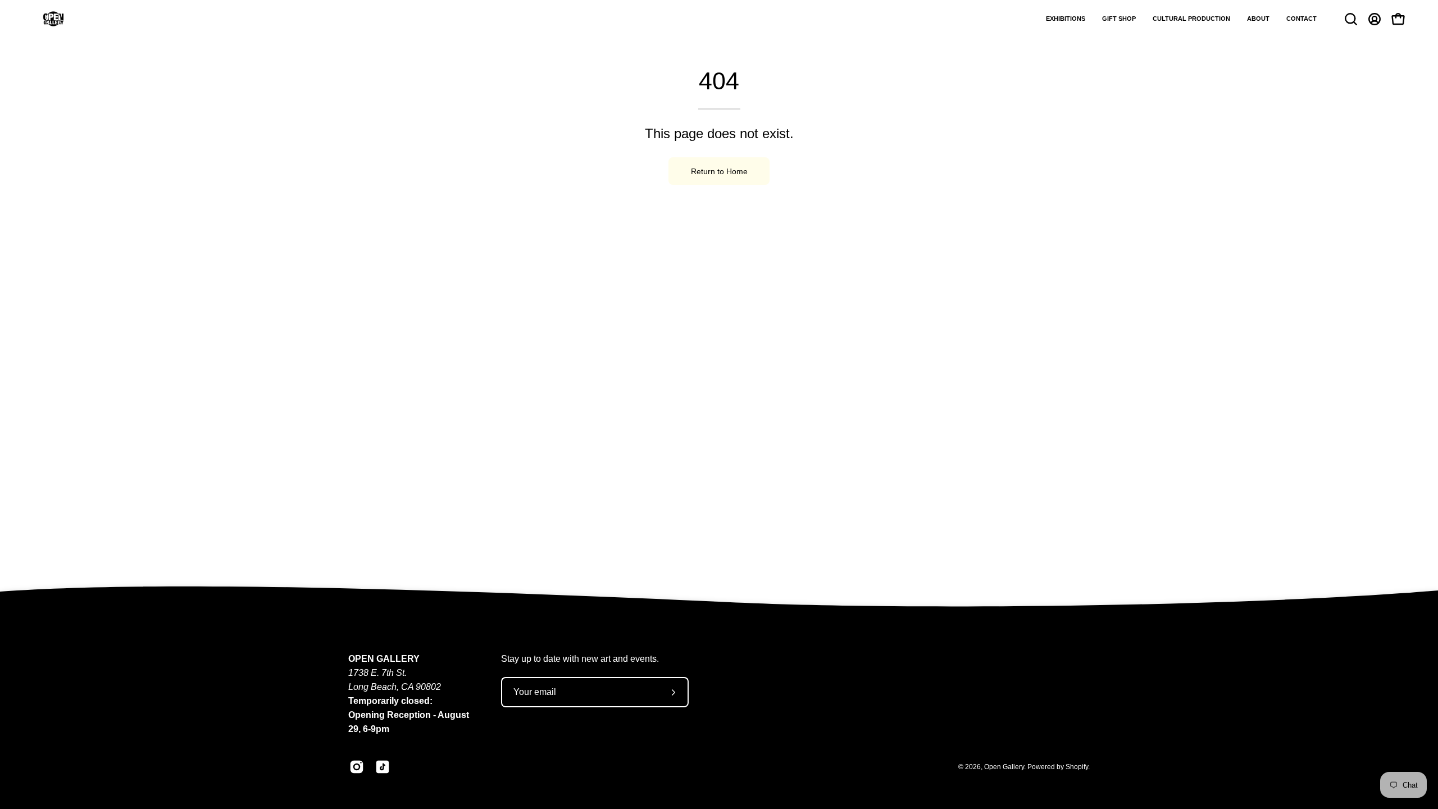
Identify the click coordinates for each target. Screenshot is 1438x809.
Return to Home (719, 171)
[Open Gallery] (53, 18)
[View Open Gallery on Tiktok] (382, 766)
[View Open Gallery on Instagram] (356, 766)
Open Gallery (1004, 767)
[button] (1065, 19)
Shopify (1077, 767)
